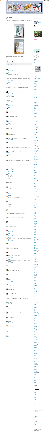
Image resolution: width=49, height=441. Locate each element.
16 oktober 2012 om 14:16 (10, 171)
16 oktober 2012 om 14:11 (10, 166)
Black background (36, 107)
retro (34, 293)
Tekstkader (35, 345)
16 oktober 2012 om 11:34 (10, 139)
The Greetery (35, 348)
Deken (34, 139)
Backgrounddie (35, 97)
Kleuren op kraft (35, 221)
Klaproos (35, 218)
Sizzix (34, 317)
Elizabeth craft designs (36, 159)
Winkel (35, 376)
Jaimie (8, 324)
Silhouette (12, 64)
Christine (9, 242)
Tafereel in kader (35, 339)
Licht (34, 235)
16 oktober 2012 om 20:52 (10, 235)
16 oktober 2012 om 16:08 (10, 189)
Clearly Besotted (35, 126)
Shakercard (35, 309)
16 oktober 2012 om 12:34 (10, 152)
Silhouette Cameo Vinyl (36, 313)
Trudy (8, 225)
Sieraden (35, 310)
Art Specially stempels (36, 91)
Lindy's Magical (35, 239)
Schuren (35, 305)
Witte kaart (35, 379)
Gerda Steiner (35, 180)
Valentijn (35, 360)
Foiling (35, 175)
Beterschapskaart (36, 102)
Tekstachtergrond (36, 344)
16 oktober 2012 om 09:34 (10, 101)
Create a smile (35, 132)
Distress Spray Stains (36, 148)
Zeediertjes (35, 383)
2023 (34, 394)
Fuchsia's (35, 178)
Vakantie (35, 358)
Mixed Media (35, 251)
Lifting (34, 237)
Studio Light (35, 337)
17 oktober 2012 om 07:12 (10, 271)
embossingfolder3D (36, 164)
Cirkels (35, 124)
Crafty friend (35, 131)
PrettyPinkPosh (35, 286)
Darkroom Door (35, 137)
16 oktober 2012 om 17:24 (10, 193)
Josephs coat (35, 208)
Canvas (35, 119)
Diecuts (35, 142)
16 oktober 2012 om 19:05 (10, 210)
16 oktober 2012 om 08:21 (10, 80)
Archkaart (35, 89)
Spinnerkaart (35, 326)
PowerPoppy (35, 285)
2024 (34, 393)
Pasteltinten (35, 269)
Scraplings (35, 306)
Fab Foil (35, 170)
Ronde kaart (35, 297)
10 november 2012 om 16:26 (11, 336)
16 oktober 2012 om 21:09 (10, 249)
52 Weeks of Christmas (36, 78)
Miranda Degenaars (36, 250)
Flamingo (35, 173)
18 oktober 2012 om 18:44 (10, 322)
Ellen (8, 233)
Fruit (34, 177)
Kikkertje (35, 216)
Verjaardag (35, 363)
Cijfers (34, 123)
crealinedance (9, 95)
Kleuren (35, 220)
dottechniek (35, 154)
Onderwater (35, 263)
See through (35, 307)
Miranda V (9, 195)
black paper (35, 108)
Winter (34, 377)
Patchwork (35, 270)
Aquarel (35, 88)
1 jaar (34, 76)
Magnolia (35, 242)
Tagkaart (35, 342)
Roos (34, 298)
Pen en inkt (35, 271)
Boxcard (35, 115)
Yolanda (9, 159)
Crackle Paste (35, 130)
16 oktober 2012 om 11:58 (10, 144)
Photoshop (35, 275)
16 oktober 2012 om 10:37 (10, 125)
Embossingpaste (35, 165)
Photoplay (35, 274)
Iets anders (35, 204)
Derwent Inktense (36, 140)
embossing (35, 162)
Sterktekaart (35, 333)
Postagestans (35, 283)
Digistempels (35, 143)
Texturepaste (35, 347)
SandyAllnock (35, 302)
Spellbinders (35, 325)
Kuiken (35, 229)
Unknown (9, 77)
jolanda (9, 107)
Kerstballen (35, 213)
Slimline (35, 318)
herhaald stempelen (36, 196)
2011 (34, 423)
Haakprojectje (35, 189)
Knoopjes (35, 226)
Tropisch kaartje (35, 353)
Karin (8, 127)
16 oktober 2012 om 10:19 (10, 121)
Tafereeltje (35, 340)
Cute (34, 134)
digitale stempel (35, 146)
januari (35, 422)
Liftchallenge (35, 236)
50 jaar (35, 77)
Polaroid (35, 280)
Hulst (34, 202)
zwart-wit (35, 385)
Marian (8, 181)
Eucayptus (35, 169)
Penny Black (35, 272)
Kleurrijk (35, 224)
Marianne (9, 103)
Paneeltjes (35, 267)
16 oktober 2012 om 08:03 (10, 70)
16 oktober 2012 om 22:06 (10, 257)
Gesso (34, 181)
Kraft (34, 228)
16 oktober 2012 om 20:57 (10, 240)
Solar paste (35, 323)
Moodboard (35, 253)
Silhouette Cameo (36, 312)
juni (35, 418)
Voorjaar (35, 368)
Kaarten (8, 64)
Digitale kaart (35, 145)
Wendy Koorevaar (10, 141)
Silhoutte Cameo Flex (36, 315)
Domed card (35, 151)
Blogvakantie (35, 113)
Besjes (35, 100)
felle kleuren (35, 172)
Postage (35, 282)
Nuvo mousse (35, 261)
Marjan (38, 21)
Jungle (35, 210)
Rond (34, 296)
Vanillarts (35, 361)
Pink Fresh (35, 277)
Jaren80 (35, 207)
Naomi (8, 173)
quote (34, 288)
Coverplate (35, 129)
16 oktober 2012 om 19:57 (10, 227)
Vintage (35, 366)
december (36, 404)
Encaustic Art (35, 166)
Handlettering (35, 191)
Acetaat (35, 80)
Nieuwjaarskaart (35, 259)
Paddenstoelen (35, 266)
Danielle (9, 123)
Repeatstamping (35, 291)
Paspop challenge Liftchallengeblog (38, 410)
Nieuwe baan (35, 258)
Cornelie (9, 86)
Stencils (35, 331)
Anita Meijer (9, 259)
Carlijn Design (35, 121)
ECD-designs (35, 156)
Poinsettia (35, 279)
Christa (9, 137)
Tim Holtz (35, 350)
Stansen (35, 328)
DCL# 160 (36, 409)
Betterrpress (35, 103)
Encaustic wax (35, 167)
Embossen (35, 161)
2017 (34, 399)
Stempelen (35, 329)
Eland (34, 158)
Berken (35, 99)
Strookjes (35, 336)
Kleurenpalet (35, 223)
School (35, 304)
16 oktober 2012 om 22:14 (10, 262)
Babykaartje (35, 94)
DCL (34, 138)
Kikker (34, 215)
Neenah (35, 256)
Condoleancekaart (36, 127)
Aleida (8, 191)
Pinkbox (35, 278)
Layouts (35, 232)
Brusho (35, 116)
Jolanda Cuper (9, 264)
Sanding (35, 301)
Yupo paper (35, 382)
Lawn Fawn (35, 231)
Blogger (28, 435)
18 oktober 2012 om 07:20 (10, 303)
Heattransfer (35, 193)
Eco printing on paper (36, 157)
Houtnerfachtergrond (36, 201)
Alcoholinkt (35, 84)
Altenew (35, 86)
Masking (35, 245)
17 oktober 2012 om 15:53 (10, 281)
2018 (34, 398)
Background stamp (36, 96)
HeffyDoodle (35, 194)
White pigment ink (36, 375)
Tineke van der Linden (10, 168)
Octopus (35, 262)
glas (34, 183)
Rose (34, 299)
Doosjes (35, 153)
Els (8, 72)
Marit (8, 305)
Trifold (34, 352)
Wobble (35, 380)
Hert (34, 197)
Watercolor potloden (36, 372)
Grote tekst (35, 188)
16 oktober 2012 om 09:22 (10, 93)
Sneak (34, 320)
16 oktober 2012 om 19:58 (10, 231)
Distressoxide (35, 150)
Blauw (34, 110)
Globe (34, 185)
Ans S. (8, 283)
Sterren (35, 334)
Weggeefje (35, 374)
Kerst (10, 64)
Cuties (34, 135)
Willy (8, 82)
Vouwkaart (35, 369)
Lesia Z (35, 234)
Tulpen (35, 355)
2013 (34, 402)
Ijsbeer (35, 205)
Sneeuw (35, 321)
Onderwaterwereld (36, 264)
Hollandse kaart (35, 199)
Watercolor (35, 371)
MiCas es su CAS (36, 248)
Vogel (34, 367)
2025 (34, 392)
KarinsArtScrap (9, 203)
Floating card (35, 174)
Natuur (35, 255)
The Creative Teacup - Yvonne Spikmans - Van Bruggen (13, 146)
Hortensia (35, 200)
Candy (34, 118)
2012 (34, 403)
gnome (35, 186)
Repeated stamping (36, 290)
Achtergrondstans (36, 81)
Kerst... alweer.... (36, 411)
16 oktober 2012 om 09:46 (10, 105)
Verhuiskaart (36, 414)
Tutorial (35, 356)
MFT (34, 247)
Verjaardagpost (35, 364)
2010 (34, 424)
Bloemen (35, 111)
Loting (34, 240)
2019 (34, 397)
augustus (36, 416)
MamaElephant (35, 243)
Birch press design (36, 105)
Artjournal (35, 92)
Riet (8, 154)
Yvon (34, 62)
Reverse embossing (36, 294)
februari (35, 421)
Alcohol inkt (35, 83)
